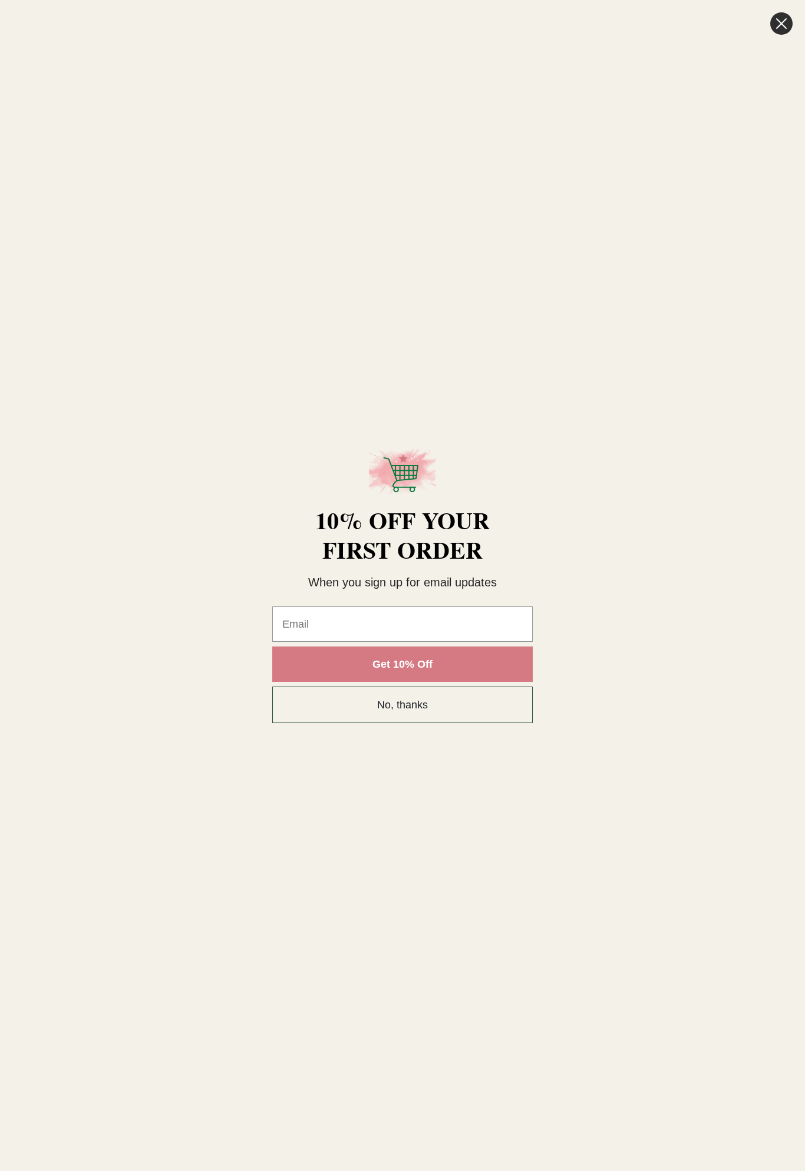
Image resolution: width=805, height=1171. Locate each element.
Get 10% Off (402, 664)
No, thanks (402, 705)
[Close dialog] (781, 23)
